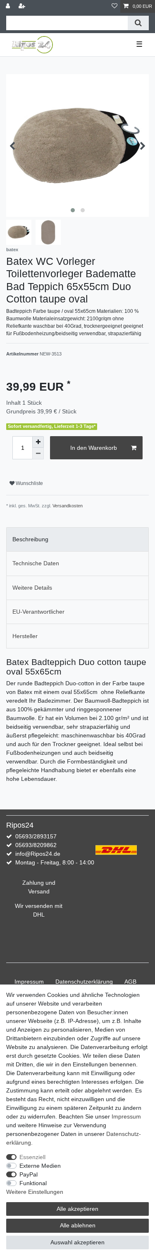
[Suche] (138, 23)
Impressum (29, 981)
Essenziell (32, 1157)
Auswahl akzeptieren (77, 1242)
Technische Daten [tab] (35, 563)
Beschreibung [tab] (30, 539)
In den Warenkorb (93, 447)
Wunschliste (28, 483)
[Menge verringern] (38, 453)
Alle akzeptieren (77, 1208)
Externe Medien (40, 1165)
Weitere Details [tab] (32, 587)
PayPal (28, 1174)
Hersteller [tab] (25, 636)
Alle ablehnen (77, 1225)
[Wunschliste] (114, 6)
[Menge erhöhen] (38, 442)
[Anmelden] (8, 6)
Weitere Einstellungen (34, 1191)
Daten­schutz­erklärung (84, 981)
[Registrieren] (23, 6)
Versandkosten (67, 505)
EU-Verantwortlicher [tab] (38, 611)
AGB (130, 981)
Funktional (33, 1183)
